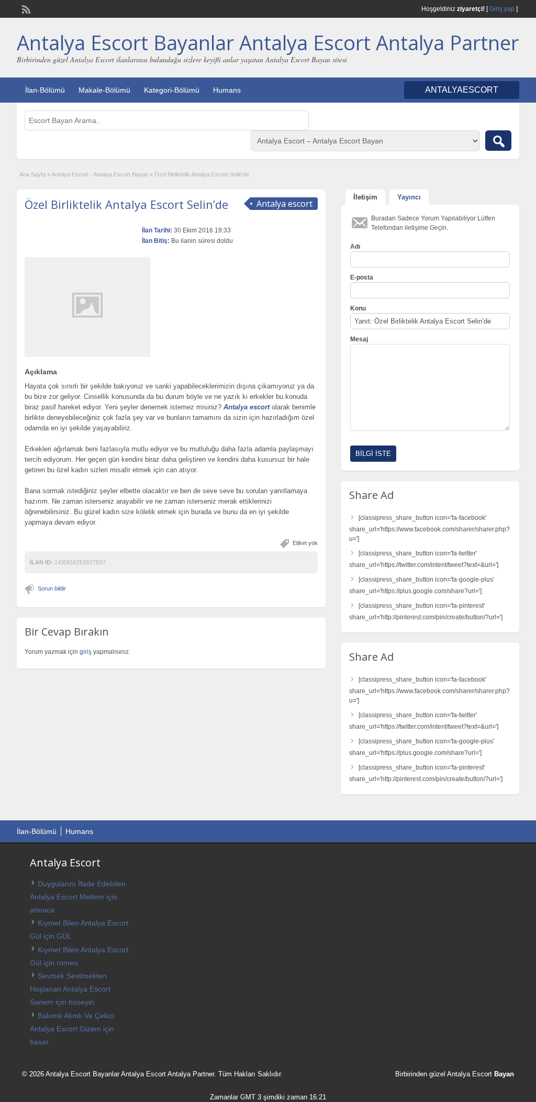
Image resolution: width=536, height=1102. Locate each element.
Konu (358, 308)
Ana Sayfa (32, 174)
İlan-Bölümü (45, 90)
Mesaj (359, 339)
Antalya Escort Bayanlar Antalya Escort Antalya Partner (268, 42)
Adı (355, 246)
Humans (227, 90)
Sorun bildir (52, 588)
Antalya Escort (469, 1074)
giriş (86, 651)
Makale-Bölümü (104, 90)
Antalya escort (247, 407)
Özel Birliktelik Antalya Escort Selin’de (126, 204)
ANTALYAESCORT (461, 89)
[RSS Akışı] (25, 8)
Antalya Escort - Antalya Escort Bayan (99, 174)
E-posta (361, 277)
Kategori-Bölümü (171, 90)
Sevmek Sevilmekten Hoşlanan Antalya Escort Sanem (70, 989)
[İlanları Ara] (498, 140)
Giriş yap (502, 9)
